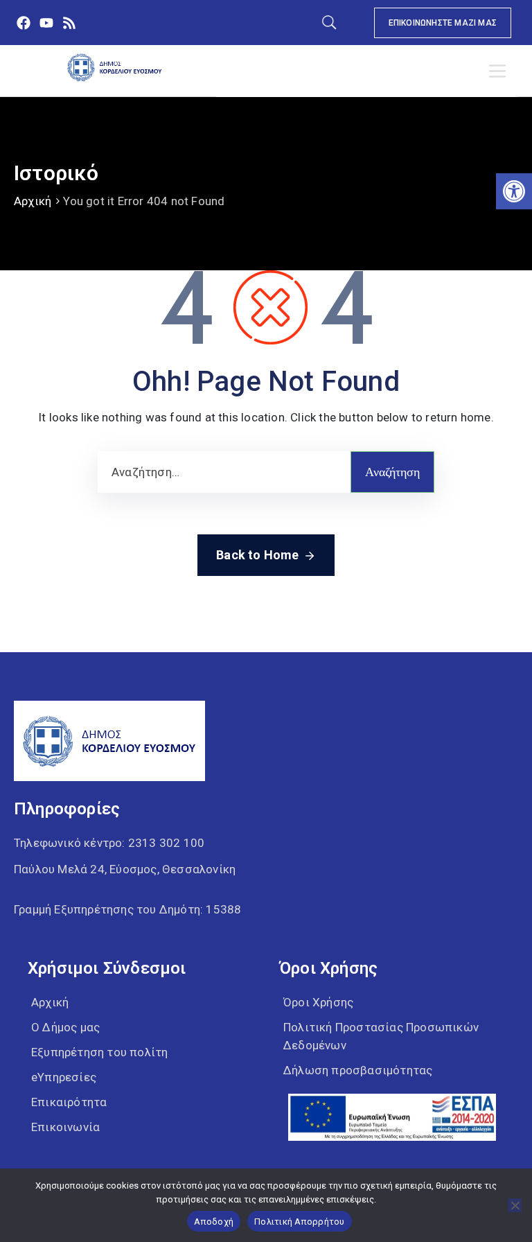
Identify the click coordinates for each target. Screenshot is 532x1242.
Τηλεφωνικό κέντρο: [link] (109, 843)
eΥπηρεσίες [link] (63, 1077)
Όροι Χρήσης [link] (318, 1002)
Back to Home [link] (257, 555)
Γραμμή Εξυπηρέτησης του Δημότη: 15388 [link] (127, 909)
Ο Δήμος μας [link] (65, 1027)
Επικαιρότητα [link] (69, 1102)
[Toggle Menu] (500, 71)
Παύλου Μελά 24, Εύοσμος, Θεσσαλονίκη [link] (125, 869)
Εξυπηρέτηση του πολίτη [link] (99, 1052)
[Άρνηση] (515, 1205)
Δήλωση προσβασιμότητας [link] (357, 1070)
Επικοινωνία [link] (65, 1127)
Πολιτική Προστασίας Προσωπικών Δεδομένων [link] (381, 1036)
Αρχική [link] (32, 201)
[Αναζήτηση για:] (224, 472)
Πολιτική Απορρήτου (299, 1221)
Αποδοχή (213, 1221)
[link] (514, 191)
